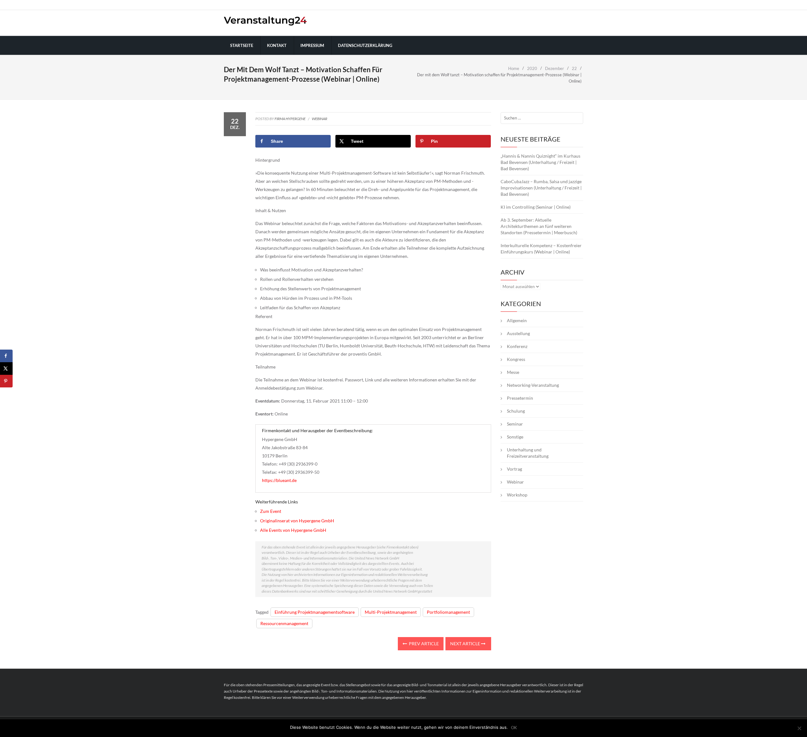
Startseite (241, 45)
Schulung (516, 411)
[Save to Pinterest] (6, 381)
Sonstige (515, 436)
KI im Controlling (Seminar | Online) (536, 207)
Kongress (516, 359)
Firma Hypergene (290, 118)
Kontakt (277, 45)
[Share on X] (6, 368)
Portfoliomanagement (448, 612)
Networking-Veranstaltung (533, 385)
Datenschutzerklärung (365, 45)
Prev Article (423, 643)
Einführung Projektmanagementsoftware (315, 612)
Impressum (312, 45)
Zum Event (270, 511)
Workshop (517, 494)
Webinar (319, 118)
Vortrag (514, 469)
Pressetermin (520, 398)
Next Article (465, 643)
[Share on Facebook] (6, 356)
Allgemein (517, 320)
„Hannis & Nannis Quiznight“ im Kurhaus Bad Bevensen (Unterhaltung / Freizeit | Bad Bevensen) (540, 162)
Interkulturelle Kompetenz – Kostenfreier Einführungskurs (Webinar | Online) (541, 248)
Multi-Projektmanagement (391, 612)
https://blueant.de (279, 480)
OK (514, 727)
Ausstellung (518, 333)
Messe (513, 372)
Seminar (515, 424)
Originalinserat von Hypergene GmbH (297, 520)
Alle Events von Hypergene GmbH (293, 530)
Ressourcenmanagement (284, 623)
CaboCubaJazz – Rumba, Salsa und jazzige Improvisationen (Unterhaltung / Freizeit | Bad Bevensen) (541, 188)
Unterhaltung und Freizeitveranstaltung (528, 453)
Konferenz (517, 346)
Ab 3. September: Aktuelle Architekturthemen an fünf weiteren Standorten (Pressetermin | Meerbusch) (539, 226)
